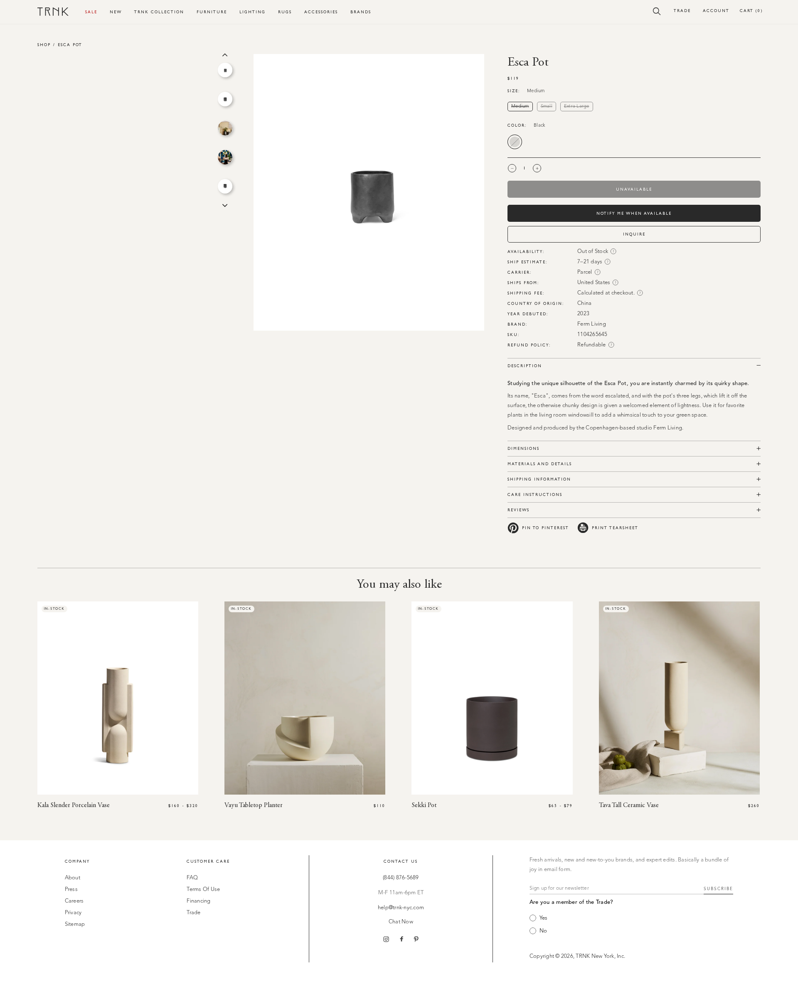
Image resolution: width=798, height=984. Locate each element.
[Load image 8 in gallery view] (225, 99)
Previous (225, 54)
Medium (522, 106)
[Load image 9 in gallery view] (225, 128)
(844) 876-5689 (401, 878)
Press (71, 889)
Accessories (321, 12)
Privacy (73, 912)
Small (548, 106)
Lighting (252, 12)
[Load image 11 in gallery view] (225, 186)
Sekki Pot (423, 805)
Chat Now (401, 922)
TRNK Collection (159, 12)
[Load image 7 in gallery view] (225, 70)
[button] (657, 11)
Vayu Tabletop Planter (253, 805)
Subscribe (718, 889)
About (72, 878)
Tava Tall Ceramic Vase (629, 805)
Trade (682, 10)
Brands (360, 12)
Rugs (285, 12)
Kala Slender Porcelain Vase (73, 805)
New (116, 12)
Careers (74, 901)
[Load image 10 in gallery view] (225, 157)
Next (225, 205)
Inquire (634, 234)
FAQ (192, 878)
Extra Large (578, 106)
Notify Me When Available (634, 213)
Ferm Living (591, 324)
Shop (44, 44)
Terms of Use (203, 889)
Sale (91, 12)
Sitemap (75, 924)
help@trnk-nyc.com (401, 907)
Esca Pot (70, 44)
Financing (198, 901)
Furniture (212, 12)
